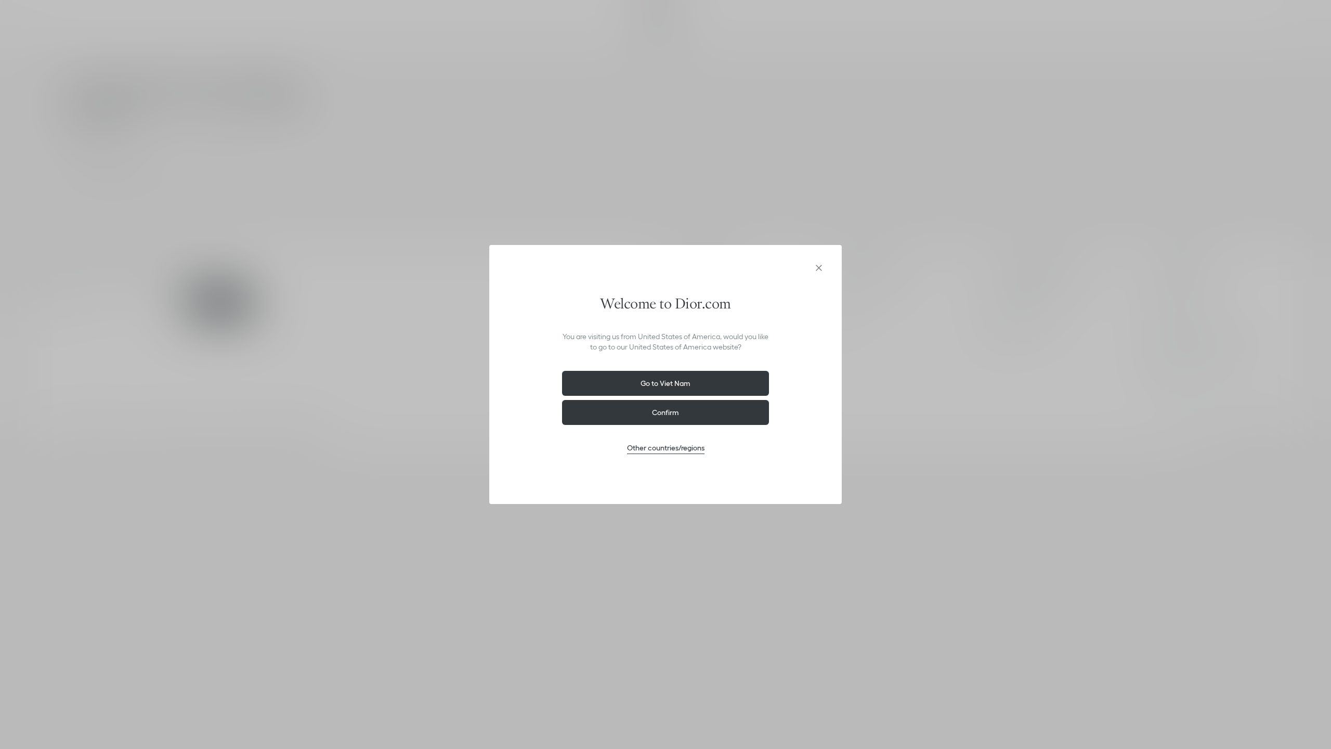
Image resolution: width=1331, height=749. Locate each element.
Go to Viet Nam (665, 383)
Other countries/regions (665, 448)
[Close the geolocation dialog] (819, 268)
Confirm (665, 412)
